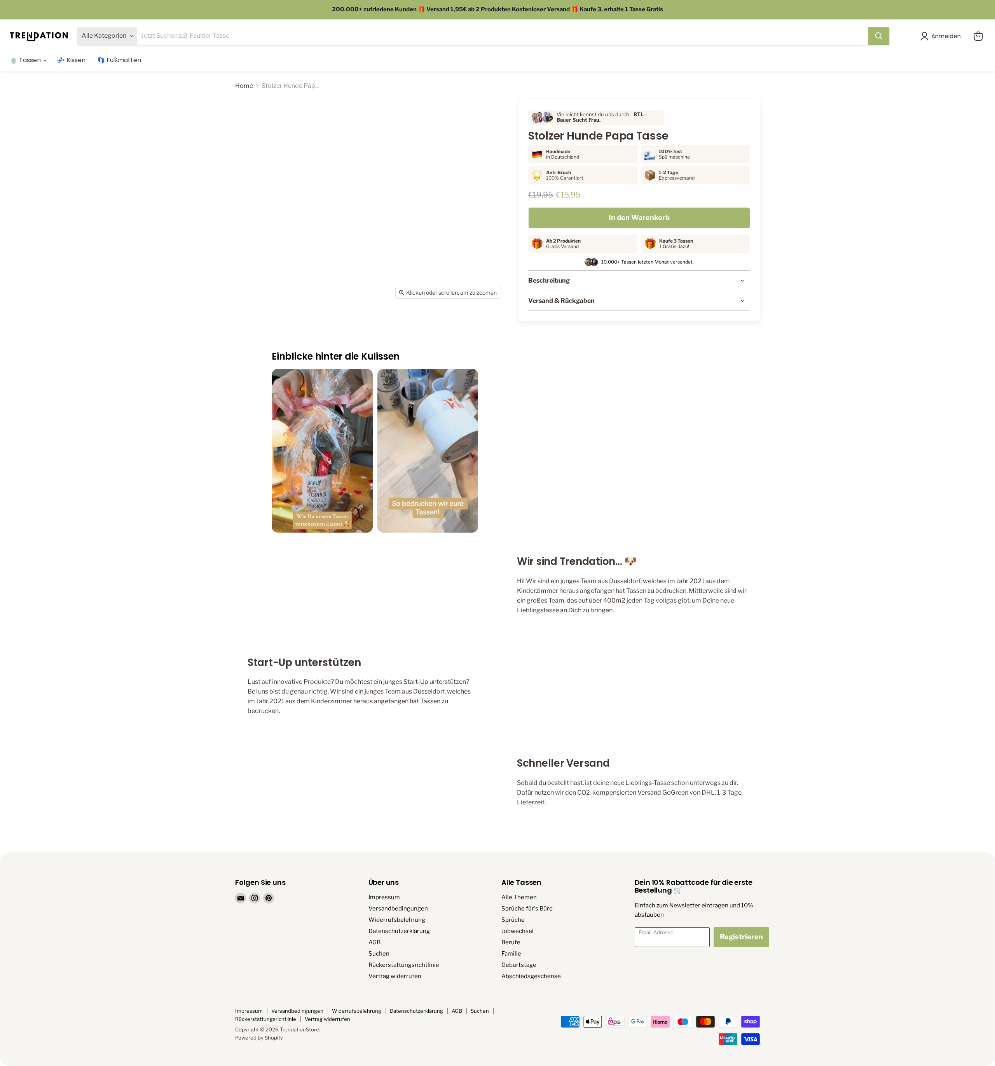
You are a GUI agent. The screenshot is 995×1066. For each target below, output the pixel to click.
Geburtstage (518, 964)
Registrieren (741, 937)
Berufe (510, 942)
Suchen (378, 953)
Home (244, 85)
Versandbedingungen (398, 908)
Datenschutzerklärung (399, 931)
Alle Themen (519, 897)
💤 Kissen (71, 60)
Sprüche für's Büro (527, 908)
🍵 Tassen (26, 60)
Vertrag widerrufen (394, 976)
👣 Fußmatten (119, 60)
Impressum (384, 897)
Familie (511, 953)
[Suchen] (878, 36)
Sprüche (513, 919)
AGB (374, 942)
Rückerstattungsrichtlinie (403, 964)
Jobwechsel (517, 931)
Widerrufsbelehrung (396, 919)
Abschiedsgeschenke (531, 976)
